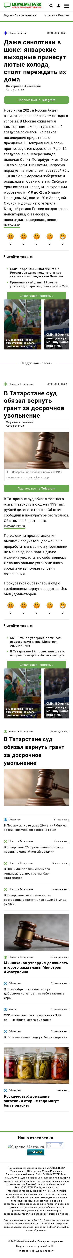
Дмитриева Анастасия (23, 86)
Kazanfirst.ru (14, 526)
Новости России (18, 33)
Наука (12, 1009)
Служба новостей (19, 422)
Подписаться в (36, 100)
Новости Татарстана (21, 384)
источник (12, 225)
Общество (15, 819)
